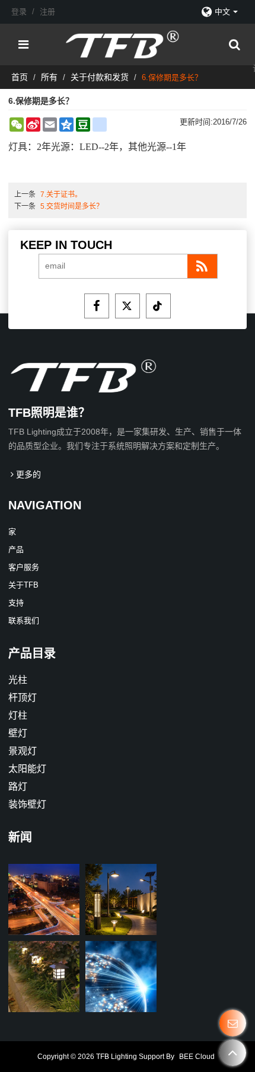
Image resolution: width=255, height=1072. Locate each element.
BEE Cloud (197, 1056)
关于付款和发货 (100, 77)
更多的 (28, 474)
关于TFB (23, 584)
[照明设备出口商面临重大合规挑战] (43, 976)
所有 (49, 77)
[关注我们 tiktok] (158, 305)
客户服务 (23, 567)
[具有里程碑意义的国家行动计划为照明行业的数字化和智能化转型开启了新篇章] (43, 899)
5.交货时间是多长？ (71, 206)
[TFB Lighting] (130, 44)
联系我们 (23, 620)
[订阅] (202, 266)
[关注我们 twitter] (127, 305)
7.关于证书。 (61, 194)
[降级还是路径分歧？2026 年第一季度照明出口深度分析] (121, 976)
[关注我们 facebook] (96, 305)
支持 (16, 602)
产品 (16, 549)
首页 (19, 77)
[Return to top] (232, 1052)
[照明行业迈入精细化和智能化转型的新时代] (121, 899)
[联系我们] (232, 1023)
